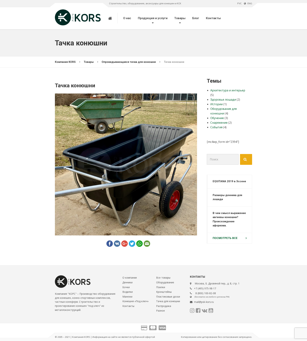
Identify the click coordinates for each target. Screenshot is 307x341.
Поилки (160, 287)
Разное (160, 310)
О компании (129, 277)
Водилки (127, 291)
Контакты (213, 18)
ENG (249, 3)
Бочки (126, 287)
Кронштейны (164, 291)
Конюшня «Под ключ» (135, 301)
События (216, 127)
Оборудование (165, 282)
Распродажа (163, 306)
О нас (127, 18)
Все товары (163, 277)
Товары (179, 18)
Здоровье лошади (223, 99)
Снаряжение (219, 123)
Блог (195, 18)
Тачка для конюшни (168, 301)
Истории (216, 104)
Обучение (217, 118)
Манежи (127, 296)
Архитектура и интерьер (227, 90)
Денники (127, 282)
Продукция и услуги (153, 18)
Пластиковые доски (168, 296)
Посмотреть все (225, 238)
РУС (239, 3)
